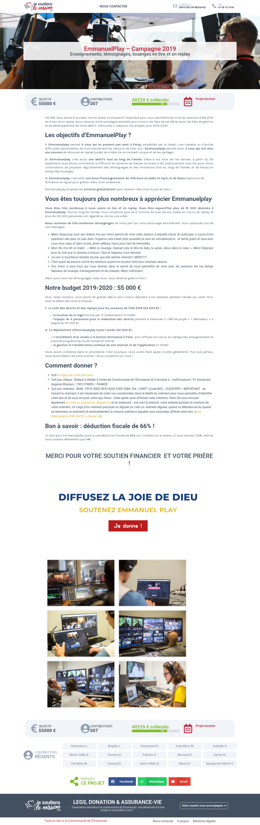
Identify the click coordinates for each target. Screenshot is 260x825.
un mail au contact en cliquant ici (88, 402)
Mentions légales (204, 821)
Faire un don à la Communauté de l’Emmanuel (76, 821)
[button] (122, 781)
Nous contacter (163, 821)
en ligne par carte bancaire (75, 375)
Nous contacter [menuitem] (113, 6)
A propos (183, 821)
